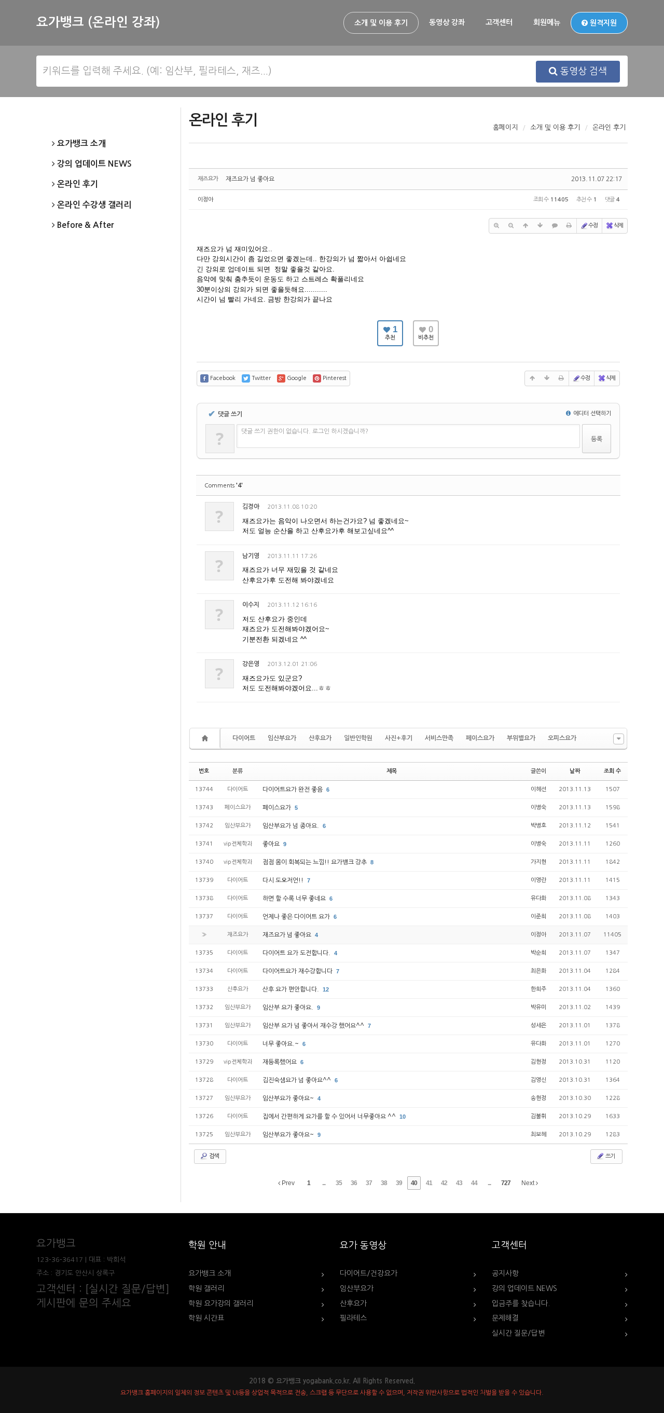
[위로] (525, 226)
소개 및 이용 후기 (381, 22)
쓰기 (609, 1156)
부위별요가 (521, 738)
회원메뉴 (546, 22)
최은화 (538, 971)
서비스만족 (439, 738)
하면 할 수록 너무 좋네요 (294, 898)
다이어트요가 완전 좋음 (293, 789)
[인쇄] (569, 226)
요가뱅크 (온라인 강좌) (98, 22)
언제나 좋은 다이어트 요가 (296, 917)
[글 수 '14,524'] (206, 738)
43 (459, 1183)
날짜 (575, 771)
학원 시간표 (206, 1318)
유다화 (538, 898)
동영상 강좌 (447, 22)
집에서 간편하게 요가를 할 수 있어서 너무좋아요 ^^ (329, 1116)
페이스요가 (480, 738)
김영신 (538, 1080)
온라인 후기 (76, 184)
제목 (391, 771)
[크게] (496, 226)
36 (354, 1183)
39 (399, 1183)
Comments (223, 485)
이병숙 (538, 807)
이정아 (205, 199)
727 (505, 1183)
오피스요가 (562, 738)
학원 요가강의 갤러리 (220, 1303)
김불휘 (538, 1116)
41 (429, 1183)
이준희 (538, 916)
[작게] (511, 226)
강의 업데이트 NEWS (93, 164)
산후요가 (320, 738)
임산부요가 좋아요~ (288, 1098)
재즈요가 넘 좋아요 (250, 179)
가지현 (538, 862)
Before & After (84, 225)
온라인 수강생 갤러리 (93, 205)
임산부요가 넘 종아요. (291, 826)
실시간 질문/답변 (518, 1333)
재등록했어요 (280, 1062)
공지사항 (505, 1273)
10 (402, 1116)
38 (384, 1183)
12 (326, 989)
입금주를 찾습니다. (521, 1303)
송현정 (538, 1098)
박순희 (538, 953)
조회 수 (612, 771)
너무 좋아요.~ (281, 1044)
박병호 (538, 825)
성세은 (538, 1025)
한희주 (538, 989)
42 (444, 1183)
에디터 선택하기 (591, 413)
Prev (287, 1183)
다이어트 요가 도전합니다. (297, 953)
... (323, 1183)
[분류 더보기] (618, 738)
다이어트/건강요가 (368, 1273)
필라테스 (353, 1318)
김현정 (538, 1062)
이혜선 (538, 789)
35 (339, 1183)
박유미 (538, 1007)
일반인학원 (358, 738)
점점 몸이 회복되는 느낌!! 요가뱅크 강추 (315, 862)
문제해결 (505, 1318)
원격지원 (602, 22)
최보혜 (538, 1134)
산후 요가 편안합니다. (291, 989)
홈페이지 (505, 127)
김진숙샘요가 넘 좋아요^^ (297, 1080)
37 (369, 1183)
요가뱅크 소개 (80, 143)
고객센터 (499, 22)
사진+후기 (398, 738)
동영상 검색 (582, 71)
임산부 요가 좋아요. (288, 1007)
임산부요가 (282, 738)
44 (474, 1183)
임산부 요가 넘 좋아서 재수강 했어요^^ (314, 1026)
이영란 (538, 880)
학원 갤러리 (206, 1288)
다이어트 (243, 738)
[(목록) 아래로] (540, 226)
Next (528, 1183)
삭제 (618, 225)
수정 (593, 225)
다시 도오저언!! (283, 880)
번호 (204, 771)
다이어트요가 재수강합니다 (298, 971)
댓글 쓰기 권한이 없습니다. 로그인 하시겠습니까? (304, 431)
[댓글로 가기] (554, 226)
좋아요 (271, 844)
